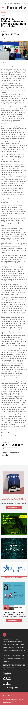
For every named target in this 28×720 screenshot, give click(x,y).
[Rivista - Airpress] (14, 678)
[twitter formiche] (6, 695)
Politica (3, 15)
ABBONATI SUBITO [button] (14, 507)
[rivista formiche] (14, 597)
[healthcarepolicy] (14, 688)
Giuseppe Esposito (6, 28)
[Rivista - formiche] (14, 673)
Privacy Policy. (13, 701)
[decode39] (14, 683)
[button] (3, 8)
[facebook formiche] (3, 695)
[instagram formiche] (9, 695)
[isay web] (9, 702)
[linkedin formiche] (11, 695)
